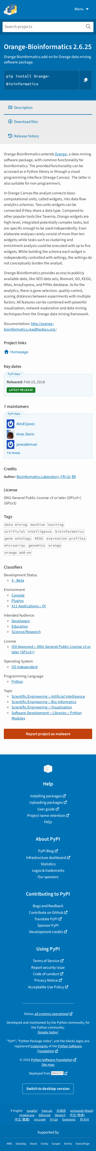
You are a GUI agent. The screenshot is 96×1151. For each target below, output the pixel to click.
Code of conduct (46, 974)
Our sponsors (48, 877)
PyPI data (14, 374)
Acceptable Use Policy (46, 987)
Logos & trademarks (48, 870)
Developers (21, 621)
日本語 (61, 1111)
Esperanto (69, 1119)
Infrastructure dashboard (46, 857)
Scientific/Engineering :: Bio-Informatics (44, 702)
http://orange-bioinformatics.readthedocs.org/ (30, 326)
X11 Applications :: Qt (29, 606)
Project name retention (46, 815)
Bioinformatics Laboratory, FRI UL (44, 476)
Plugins (18, 600)
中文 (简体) (77, 1115)
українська (26, 1115)
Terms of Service (46, 961)
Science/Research (26, 632)
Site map (48, 1064)
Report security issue (48, 967)
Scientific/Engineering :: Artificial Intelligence (48, 696)
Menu (78, 9)
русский (40, 1119)
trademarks (39, 1046)
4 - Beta (18, 580)
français (47, 1111)
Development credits (46, 932)
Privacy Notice (46, 980)
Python (17, 681)
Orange (61, 154)
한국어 (84, 1119)
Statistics (48, 864)
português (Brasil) (81, 1111)
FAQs (48, 822)
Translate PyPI (46, 919)
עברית (54, 1119)
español (32, 1111)
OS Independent (25, 667)
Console (18, 595)
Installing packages (46, 796)
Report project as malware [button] (48, 734)
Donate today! (48, 1032)
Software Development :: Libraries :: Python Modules (47, 715)
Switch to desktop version (48, 1088)
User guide (46, 809)
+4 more (13, 453)
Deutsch (60, 1115)
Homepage (19, 352)
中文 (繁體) (22, 1119)
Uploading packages (46, 802)
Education (20, 626)
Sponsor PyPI (48, 925)
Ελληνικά (44, 1115)
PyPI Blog (46, 851)
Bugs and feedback (48, 906)
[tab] (48, 108)
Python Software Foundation (59, 1048)
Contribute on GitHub (46, 912)
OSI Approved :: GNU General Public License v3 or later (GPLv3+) (51, 649)
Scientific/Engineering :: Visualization (42, 707)
